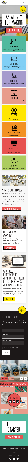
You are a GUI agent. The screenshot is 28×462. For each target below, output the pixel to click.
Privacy (14, 452)
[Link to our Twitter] (17, 401)
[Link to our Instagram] (10, 401)
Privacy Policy (15, 347)
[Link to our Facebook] (14, 401)
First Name (5, 328)
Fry (16, 450)
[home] (4, 2)
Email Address (7, 340)
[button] (24, 2)
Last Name (5, 334)
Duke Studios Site (13, 455)
